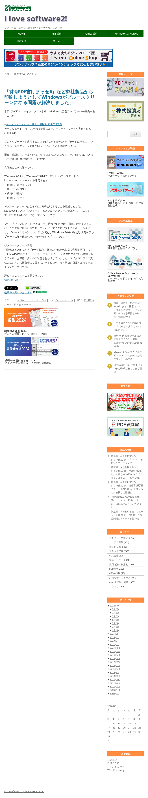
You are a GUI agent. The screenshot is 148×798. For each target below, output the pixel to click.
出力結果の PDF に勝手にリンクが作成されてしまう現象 (128, 368)
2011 (115, 682)
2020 (115, 651)
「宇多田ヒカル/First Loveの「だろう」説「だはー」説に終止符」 (128, 326)
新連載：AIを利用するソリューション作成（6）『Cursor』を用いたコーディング (127, 459)
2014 (114, 672)
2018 (115, 658)
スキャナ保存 (116, 551)
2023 (114, 640)
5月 (115, 619)
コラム (56, 41)
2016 (115, 665)
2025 (114, 633)
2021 (115, 647)
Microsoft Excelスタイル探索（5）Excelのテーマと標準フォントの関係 (128, 355)
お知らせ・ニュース (27, 300)
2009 (115, 689)
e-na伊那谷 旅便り (120, 582)
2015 (115, 668)
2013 (115, 675)
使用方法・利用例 (118, 564)
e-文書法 (113, 555)
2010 (115, 686)
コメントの (115, 766)
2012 (115, 679)
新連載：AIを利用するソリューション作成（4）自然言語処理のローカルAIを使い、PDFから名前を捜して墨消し (127, 487)
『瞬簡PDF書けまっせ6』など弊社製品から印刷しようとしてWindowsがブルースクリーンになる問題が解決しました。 (49, 96)
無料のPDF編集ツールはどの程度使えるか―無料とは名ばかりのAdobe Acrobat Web (128, 341)
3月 (115, 623)
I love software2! (35, 18)
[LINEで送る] (33, 288)
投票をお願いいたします (18, 292)
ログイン (112, 759)
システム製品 (116, 542)
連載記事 (22, 41)
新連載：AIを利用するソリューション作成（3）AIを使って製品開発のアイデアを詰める (127, 515)
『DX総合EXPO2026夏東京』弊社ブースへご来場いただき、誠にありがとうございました (126, 502)
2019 (115, 654)
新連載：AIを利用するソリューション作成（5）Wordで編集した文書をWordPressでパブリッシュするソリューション (127, 472)
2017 (115, 661)
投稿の (113, 763)
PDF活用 (56, 33)
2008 (114, 693)
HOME (21, 33)
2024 (114, 637)
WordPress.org (115, 770)
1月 (115, 630)
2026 (114, 605)
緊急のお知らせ (13, 279)
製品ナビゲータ (117, 560)
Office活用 (91, 33)
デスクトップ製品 (118, 538)
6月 (115, 616)
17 (108, 727)
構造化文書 (115, 546)
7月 (115, 612)
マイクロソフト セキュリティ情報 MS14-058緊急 (34, 124)
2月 (115, 626)
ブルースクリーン (64, 300)
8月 (115, 609)
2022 (114, 644)
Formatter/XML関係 (126, 33)
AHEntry (26, 304)
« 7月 (110, 740)
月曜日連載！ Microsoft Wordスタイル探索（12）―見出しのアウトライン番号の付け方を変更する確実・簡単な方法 (128, 310)
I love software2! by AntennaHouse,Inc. (24, 791)
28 (129, 732)
